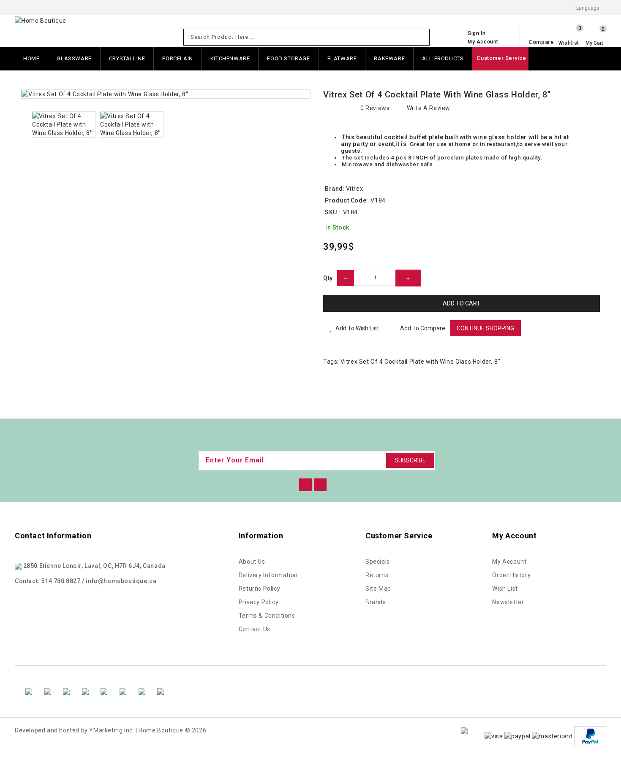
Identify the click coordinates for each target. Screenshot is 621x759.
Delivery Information (268, 575)
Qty (328, 278)
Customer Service (501, 58)
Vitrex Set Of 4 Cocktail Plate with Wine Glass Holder (415, 361)
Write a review (428, 108)
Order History (511, 575)
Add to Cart (461, 303)
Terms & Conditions (267, 615)
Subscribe (410, 460)
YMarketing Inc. (111, 730)
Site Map (378, 588)
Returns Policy (259, 588)
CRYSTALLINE (127, 58)
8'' (497, 361)
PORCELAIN (177, 58)
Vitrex (354, 188)
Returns (376, 575)
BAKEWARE (389, 58)
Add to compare (422, 328)
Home (31, 58)
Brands (375, 602)
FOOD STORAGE (288, 58)
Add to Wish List (357, 328)
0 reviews (374, 108)
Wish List (505, 588)
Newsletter (508, 602)
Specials (377, 561)
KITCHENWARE (230, 58)
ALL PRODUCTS (442, 58)
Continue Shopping (485, 328)
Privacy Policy (258, 602)
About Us (252, 561)
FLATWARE (342, 58)
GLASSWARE (74, 58)
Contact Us (254, 629)
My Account (509, 561)
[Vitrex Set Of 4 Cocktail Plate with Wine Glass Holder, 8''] (165, 94)
